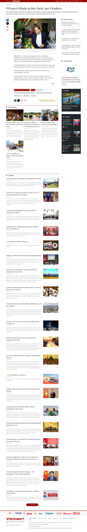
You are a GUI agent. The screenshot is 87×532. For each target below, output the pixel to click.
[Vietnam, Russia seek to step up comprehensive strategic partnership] (50, 342)
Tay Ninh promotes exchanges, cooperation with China (23, 179)
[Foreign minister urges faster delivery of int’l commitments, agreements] (50, 411)
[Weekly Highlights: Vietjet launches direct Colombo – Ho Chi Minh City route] (76, 122)
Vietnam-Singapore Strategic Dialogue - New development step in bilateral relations (20, 473)
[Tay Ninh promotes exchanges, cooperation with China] (50, 183)
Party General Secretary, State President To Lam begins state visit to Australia (71, 53)
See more (11, 175)
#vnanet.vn (33, 95)
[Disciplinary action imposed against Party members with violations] (50, 495)
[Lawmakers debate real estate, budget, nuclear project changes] (50, 360)
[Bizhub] (41, 513)
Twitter (7, 23)
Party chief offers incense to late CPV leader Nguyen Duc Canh (14, 124)
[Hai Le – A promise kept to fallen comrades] (76, 148)
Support (50, 518)
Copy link (7, 30)
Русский (76, 1)
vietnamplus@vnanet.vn (36, 526)
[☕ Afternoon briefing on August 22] (50, 245)
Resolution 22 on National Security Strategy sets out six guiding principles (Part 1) (71, 81)
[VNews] (23, 513)
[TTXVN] (18, 513)
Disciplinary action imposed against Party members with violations (22, 492)
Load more (32, 505)
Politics (8, 5)
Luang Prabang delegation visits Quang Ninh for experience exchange (21, 211)
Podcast (67, 117)
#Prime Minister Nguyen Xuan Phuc (22, 90)
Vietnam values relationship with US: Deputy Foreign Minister (22, 390)
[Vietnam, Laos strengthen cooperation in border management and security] (50, 274)
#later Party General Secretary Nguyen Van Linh (24, 92)
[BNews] (35, 513)
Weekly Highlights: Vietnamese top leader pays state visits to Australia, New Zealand (67, 135)
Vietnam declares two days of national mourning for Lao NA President (70, 39)
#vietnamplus (26, 95)
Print (7, 26)
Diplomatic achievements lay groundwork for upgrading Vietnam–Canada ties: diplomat (70, 23)
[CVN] (58, 513)
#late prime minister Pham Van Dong (44, 92)
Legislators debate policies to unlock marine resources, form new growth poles (23, 288)
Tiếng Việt (57, 1)
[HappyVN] (10, 513)
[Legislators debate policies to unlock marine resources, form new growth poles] (50, 291)
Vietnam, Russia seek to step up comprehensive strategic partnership (21, 339)
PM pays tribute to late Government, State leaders (49, 123)
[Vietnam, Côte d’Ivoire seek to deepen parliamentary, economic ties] (50, 325)
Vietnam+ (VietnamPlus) (16, 1)
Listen (66, 126)
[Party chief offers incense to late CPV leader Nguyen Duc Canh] (14, 115)
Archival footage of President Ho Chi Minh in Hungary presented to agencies (23, 440)
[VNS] (49, 513)
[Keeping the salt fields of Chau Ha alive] (71, 98)
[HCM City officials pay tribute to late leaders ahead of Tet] (14, 146)
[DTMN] (67, 513)
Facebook (7, 20)
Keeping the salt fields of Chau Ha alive (70, 107)
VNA (60, 518)
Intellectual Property (33, 518)
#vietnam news (18, 95)
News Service (65, 518)
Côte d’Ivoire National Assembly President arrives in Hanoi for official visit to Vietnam (22, 194)
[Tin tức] (29, 513)
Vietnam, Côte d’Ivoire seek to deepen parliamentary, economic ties (23, 323)
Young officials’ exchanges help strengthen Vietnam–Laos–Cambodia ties (22, 228)
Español (69, 1)
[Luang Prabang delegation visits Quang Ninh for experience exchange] (50, 214)
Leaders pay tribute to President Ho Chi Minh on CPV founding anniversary (32, 124)
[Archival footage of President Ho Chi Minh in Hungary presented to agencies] (50, 443)
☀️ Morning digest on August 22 (16, 375)
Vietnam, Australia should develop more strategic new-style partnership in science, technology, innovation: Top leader (71, 32)
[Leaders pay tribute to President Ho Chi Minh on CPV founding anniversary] (32, 115)
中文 (73, 1)
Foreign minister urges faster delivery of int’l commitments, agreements (20, 408)
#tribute (33, 90)
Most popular (68, 19)
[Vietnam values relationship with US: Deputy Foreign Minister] (50, 393)
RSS (46, 518)
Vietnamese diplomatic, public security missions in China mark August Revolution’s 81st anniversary (22, 458)
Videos (67, 91)
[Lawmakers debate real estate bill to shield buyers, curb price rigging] (50, 308)
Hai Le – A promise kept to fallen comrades (67, 147)
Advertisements (73, 518)
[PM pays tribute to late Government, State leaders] (49, 115)
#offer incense (40, 90)
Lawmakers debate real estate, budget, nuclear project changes (23, 357)
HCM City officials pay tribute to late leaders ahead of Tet (14, 155)
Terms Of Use (41, 518)
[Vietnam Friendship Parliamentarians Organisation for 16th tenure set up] (50, 427)
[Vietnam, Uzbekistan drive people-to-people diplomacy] (50, 259)
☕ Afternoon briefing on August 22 (17, 241)
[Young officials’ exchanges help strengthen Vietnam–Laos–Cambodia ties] (50, 231)
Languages (55, 518)
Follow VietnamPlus (44, 100)
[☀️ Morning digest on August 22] (50, 379)
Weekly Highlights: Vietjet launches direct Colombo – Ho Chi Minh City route (67, 122)
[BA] (76, 513)
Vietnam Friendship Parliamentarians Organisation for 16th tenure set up (23, 424)
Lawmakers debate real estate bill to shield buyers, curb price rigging (23, 305)
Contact (30, 519)
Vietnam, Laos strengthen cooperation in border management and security (21, 271)
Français (65, 1)
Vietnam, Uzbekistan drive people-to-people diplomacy (23, 255)
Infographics (68, 61)
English (61, 1)
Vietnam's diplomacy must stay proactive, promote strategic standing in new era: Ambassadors (71, 47)
